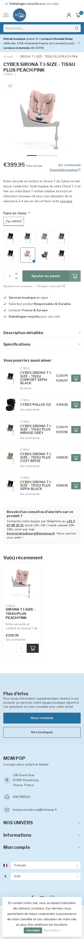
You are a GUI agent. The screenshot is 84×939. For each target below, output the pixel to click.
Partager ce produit (49, 286)
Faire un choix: (16, 213)
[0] (78, 14)
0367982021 (22, 797)
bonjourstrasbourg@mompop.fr (31, 533)
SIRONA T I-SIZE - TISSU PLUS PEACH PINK (49, 57)
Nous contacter (42, 718)
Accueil (8, 57)
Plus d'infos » (52, 930)
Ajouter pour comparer (17, 286)
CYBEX (8, 74)
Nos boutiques (42, 732)
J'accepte (33, 930)
